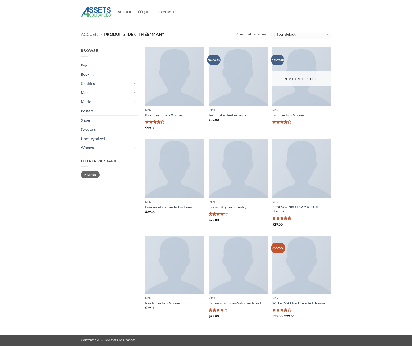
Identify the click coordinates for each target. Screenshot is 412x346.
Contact (167, 12)
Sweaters (88, 129)
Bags (85, 65)
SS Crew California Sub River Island (235, 303)
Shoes (86, 120)
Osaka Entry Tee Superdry (227, 207)
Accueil (125, 12)
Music (86, 101)
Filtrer (90, 174)
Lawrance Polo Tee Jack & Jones (168, 207)
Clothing (88, 83)
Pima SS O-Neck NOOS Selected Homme (295, 209)
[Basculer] (135, 83)
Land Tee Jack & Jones (288, 115)
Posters (87, 111)
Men (84, 92)
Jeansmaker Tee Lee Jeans (227, 115)
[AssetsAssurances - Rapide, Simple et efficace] (96, 11)
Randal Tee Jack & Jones (162, 303)
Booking (87, 74)
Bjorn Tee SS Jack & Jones (163, 115)
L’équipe (145, 12)
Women (87, 147)
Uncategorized (93, 138)
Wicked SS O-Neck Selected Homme (298, 303)
